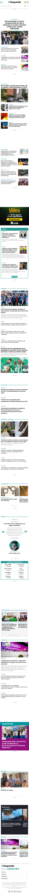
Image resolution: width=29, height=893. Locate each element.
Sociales (3, 788)
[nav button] (1, 2)
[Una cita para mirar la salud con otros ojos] (10, 491)
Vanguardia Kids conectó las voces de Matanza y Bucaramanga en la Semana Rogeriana (14, 745)
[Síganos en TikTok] (16, 869)
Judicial (3, 170)
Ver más (14, 276)
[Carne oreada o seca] (14, 545)
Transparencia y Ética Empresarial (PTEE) (18, 887)
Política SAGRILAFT (6, 887)
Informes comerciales (6, 179)
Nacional (3, 64)
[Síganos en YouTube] (14, 869)
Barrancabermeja (24, 850)
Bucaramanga (14, 19)
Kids (4, 738)
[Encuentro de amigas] (14, 779)
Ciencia (10, 122)
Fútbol (3, 307)
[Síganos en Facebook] (8, 869)
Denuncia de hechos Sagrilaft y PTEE (14, 888)
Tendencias (4, 159)
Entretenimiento (5, 497)
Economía (3, 397)
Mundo (3, 822)
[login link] (28, 2)
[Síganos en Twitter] (10, 869)
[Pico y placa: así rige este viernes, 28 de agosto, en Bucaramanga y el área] (14, 95)
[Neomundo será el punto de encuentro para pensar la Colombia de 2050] (23, 182)
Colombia (3, 55)
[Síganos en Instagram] (12, 869)
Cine (21, 497)
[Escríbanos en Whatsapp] (18, 869)
